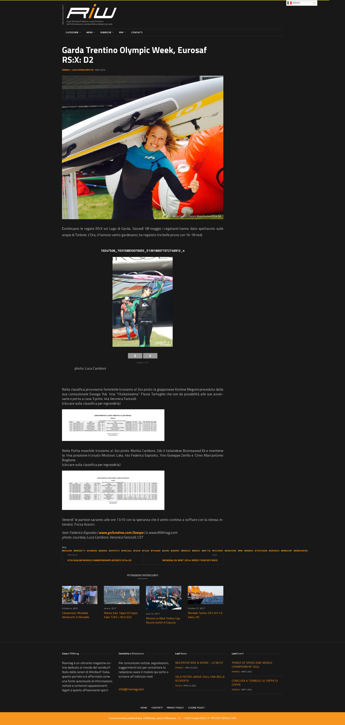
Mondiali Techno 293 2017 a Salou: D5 (205, 615)
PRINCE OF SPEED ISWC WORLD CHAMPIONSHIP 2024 (252, 664)
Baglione (67, 550)
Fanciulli (127, 550)
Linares (176, 550)
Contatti (136, 32)
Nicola (178, 685)
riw (241, 550)
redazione (231, 550)
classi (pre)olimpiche (82, 69)
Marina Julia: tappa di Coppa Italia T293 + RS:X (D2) (120, 615)
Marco (196, 550)
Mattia (207, 550)
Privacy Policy (175, 707)
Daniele (103, 550)
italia (146, 550)
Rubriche (105, 32)
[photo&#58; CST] (113, 425)
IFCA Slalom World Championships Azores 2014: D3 (100, 560)
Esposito (115, 550)
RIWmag (66, 69)
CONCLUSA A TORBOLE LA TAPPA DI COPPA (255, 682)
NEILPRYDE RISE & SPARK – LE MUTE (199, 662)
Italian (296, 2)
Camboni (92, 550)
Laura (166, 550)
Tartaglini (261, 550)
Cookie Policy (196, 707)
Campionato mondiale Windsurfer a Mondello (75, 615)
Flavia (137, 550)
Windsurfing (301, 550)
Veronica (274, 550)
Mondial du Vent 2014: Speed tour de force (190, 560)
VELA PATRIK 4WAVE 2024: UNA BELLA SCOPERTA (200, 679)
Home (144, 707)
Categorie (72, 32)
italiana (156, 550)
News (89, 32)
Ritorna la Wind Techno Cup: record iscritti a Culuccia (163, 620)
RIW (121, 32)
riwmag (249, 550)
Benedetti (80, 550)
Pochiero (218, 550)
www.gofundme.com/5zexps (121, 532)
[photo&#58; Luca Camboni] (142, 303)
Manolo (186, 550)
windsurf (287, 550)
